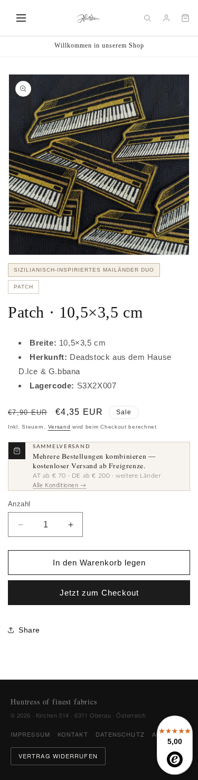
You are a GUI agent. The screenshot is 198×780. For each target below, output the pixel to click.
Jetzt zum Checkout (99, 592)
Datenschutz (120, 734)
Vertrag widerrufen (58, 755)
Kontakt (73, 734)
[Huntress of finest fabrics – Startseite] (88, 18)
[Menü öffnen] (21, 18)
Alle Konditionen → (60, 485)
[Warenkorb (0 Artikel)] (185, 18)
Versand (59, 427)
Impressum (30, 734)
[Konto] (166, 18)
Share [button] (29, 630)
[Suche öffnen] (147, 18)
